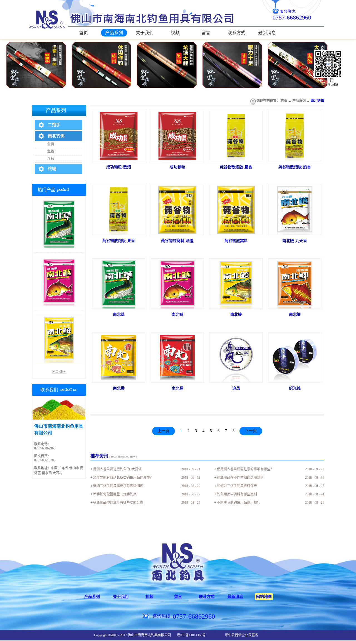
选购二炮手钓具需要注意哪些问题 (118, 486)
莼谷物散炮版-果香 (118, 241)
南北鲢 (177, 314)
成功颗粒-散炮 (118, 167)
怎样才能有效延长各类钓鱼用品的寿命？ (123, 477)
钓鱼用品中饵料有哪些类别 (237, 494)
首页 (83, 32)
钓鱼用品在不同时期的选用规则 (240, 477)
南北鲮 (236, 314)
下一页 (251, 431)
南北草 (119, 314)
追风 (236, 388)
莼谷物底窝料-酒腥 (177, 241)
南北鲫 (295, 314)
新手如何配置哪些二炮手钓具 (115, 494)
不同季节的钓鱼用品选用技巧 (238, 503)
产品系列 (299, 101)
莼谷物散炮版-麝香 (236, 167)
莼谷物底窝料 (236, 241)
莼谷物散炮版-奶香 (294, 167)
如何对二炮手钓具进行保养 (237, 486)
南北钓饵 (317, 101)
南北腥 (177, 388)
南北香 (119, 388)
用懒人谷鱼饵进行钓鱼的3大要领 (117, 469)
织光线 (295, 388)
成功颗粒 (177, 167)
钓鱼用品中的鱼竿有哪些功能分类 (118, 503)
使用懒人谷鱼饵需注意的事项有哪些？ (245, 469)
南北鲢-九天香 (294, 241)
